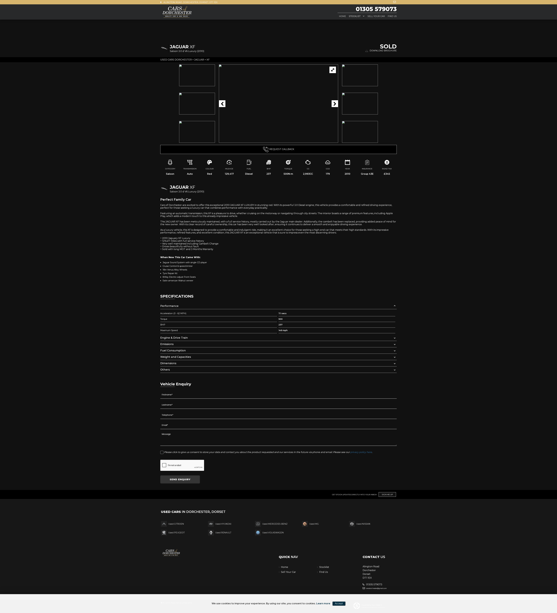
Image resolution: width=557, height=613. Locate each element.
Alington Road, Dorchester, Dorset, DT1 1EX (190, 2)
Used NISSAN (363, 524)
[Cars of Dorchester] (176, 12)
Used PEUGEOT (176, 532)
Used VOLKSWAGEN (273, 532)
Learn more (323, 603)
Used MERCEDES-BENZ (274, 524)
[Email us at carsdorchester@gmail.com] (394, 2)
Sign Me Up (387, 494)
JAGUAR (199, 59)
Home (342, 16)
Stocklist (354, 16)
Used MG (314, 524)
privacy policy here (361, 452)
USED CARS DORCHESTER (176, 59)
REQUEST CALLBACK (281, 149)
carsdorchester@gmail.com (376, 588)
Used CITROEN (176, 524)
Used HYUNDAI (223, 524)
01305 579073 (376, 8)
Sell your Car (376, 16)
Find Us (392, 16)
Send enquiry (180, 479)
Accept (339, 603)
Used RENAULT (223, 532)
